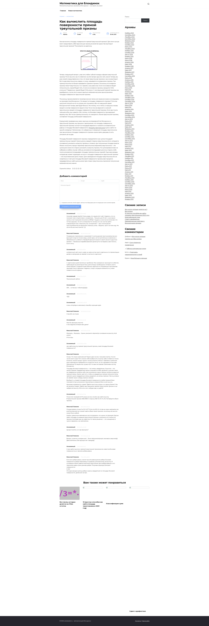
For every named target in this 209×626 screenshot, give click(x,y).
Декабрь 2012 (129, 133)
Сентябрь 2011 (129, 162)
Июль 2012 (128, 142)
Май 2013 (128, 123)
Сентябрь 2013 (130, 117)
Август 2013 (129, 119)
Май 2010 (128, 191)
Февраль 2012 (129, 152)
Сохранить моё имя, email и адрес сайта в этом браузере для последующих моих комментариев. (88, 202)
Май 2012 (128, 146)
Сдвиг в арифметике (132, 219)
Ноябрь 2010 (129, 180)
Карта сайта (145, 621)
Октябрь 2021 (129, 44)
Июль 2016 (128, 78)
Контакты (138, 621)
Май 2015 (128, 90)
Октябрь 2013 (129, 115)
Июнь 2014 (128, 105)
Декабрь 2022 (130, 37)
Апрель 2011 (129, 172)
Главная (63, 10)
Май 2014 (128, 107)
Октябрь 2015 (129, 84)
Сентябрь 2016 (130, 76)
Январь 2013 (129, 131)
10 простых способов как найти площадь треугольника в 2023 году (93, 505)
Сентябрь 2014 (130, 101)
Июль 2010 (128, 187)
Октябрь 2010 (129, 181)
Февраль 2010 (129, 197)
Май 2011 (128, 170)
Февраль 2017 (129, 72)
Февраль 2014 (129, 113)
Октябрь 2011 (129, 160)
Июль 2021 (128, 46)
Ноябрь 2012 (129, 135)
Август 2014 (129, 103)
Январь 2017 (129, 74)
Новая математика (75, 10)
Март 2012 (128, 150)
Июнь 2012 (128, 144)
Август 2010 (129, 185)
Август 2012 (129, 140)
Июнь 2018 (128, 60)
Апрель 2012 (129, 148)
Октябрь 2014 (129, 99)
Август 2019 (129, 54)
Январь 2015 (129, 95)
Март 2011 (128, 174)
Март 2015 (128, 93)
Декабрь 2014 (129, 97)
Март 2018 (128, 64)
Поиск (127, 17)
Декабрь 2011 (129, 156)
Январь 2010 (129, 199)
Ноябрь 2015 (129, 82)
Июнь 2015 (128, 88)
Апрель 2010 (129, 193)
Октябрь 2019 (129, 52)
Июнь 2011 (128, 168)
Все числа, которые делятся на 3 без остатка (67, 504)
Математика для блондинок (79, 3)
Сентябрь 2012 (130, 138)
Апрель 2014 (129, 109)
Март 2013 (128, 127)
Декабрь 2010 (129, 178)
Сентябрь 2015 (130, 86)
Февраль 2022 (130, 41)
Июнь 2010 (128, 189)
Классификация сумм (132, 217)
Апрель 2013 (129, 125)
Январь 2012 (129, 154)
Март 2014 (128, 111)
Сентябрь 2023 (130, 35)
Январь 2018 (129, 66)
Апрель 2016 (129, 80)
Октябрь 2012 (129, 136)
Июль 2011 (128, 166)
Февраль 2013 (129, 129)
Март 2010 (128, 195)
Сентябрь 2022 (130, 39)
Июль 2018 (128, 58)
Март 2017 (128, 70)
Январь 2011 (129, 176)
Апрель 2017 (129, 68)
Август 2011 (128, 164)
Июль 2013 (128, 121)
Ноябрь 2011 (129, 158)
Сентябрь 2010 (130, 183)
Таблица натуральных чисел (136, 248)
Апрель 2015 (129, 91)
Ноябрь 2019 (129, 50)
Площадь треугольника (97, 128)
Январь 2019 (129, 56)
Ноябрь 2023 (129, 33)
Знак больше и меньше (139, 258)
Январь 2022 (129, 43)
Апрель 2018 (129, 62)
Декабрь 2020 (130, 48)
